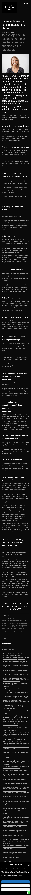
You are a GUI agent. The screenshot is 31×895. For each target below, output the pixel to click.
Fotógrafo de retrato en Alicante (20, 630)
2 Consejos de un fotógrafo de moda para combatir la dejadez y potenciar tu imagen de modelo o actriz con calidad (16, 743)
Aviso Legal (24, 893)
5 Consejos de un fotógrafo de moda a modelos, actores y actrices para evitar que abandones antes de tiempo (15, 752)
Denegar (15, 885)
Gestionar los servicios (6, 877)
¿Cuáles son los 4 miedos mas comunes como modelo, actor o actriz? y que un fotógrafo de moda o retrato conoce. (16, 792)
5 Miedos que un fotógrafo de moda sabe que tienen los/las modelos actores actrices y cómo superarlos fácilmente (16, 817)
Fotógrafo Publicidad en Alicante (21, 631)
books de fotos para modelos (19, 622)
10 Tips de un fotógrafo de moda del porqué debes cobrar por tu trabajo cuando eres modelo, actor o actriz (15, 798)
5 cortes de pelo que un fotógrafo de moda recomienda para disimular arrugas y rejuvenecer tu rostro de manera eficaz (16, 707)
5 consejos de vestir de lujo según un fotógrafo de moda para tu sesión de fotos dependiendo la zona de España (15, 712)
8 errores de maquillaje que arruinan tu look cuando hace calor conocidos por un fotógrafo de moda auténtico (16, 671)
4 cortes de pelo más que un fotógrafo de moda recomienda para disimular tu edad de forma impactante (15, 685)
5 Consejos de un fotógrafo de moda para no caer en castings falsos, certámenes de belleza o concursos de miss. (16, 803)
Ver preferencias (15, 889)
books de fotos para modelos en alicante (12, 623)
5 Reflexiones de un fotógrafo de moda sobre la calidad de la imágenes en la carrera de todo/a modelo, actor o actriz (15, 852)
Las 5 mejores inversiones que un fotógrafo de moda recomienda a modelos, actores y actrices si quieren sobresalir (16, 734)
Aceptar (15, 881)
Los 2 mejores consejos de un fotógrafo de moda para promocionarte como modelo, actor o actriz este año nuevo (16, 812)
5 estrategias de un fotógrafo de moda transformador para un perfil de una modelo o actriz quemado (16, 702)
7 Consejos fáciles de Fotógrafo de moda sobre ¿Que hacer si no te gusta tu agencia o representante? (15, 826)
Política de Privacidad (17, 893)
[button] (29, 865)
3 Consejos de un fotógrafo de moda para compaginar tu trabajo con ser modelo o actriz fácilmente (14, 780)
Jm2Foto (11, 32)
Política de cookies (8, 893)
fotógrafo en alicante (7, 631)
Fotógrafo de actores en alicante (14, 625)
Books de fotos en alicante (13, 617)
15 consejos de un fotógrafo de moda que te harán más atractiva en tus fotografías (13, 42)
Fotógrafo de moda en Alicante (18, 626)
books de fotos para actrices (9, 620)
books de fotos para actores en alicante (18, 618)
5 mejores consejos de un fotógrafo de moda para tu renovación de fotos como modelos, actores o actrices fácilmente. (16, 847)
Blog (8, 615)
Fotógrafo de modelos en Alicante (10, 628)
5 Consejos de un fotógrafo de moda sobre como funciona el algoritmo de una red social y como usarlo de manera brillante (15, 729)
